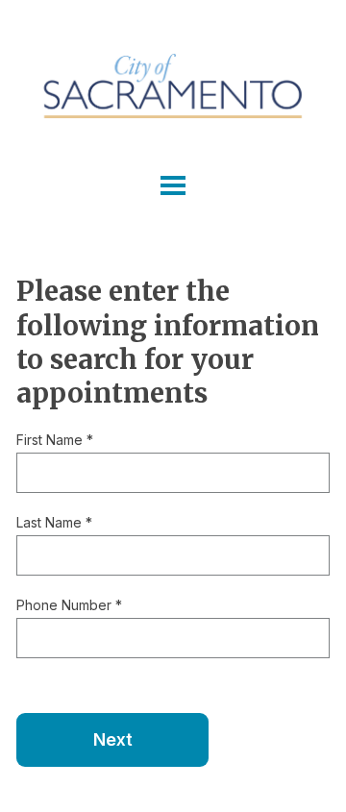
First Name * (54, 439)
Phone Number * (69, 605)
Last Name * (54, 522)
